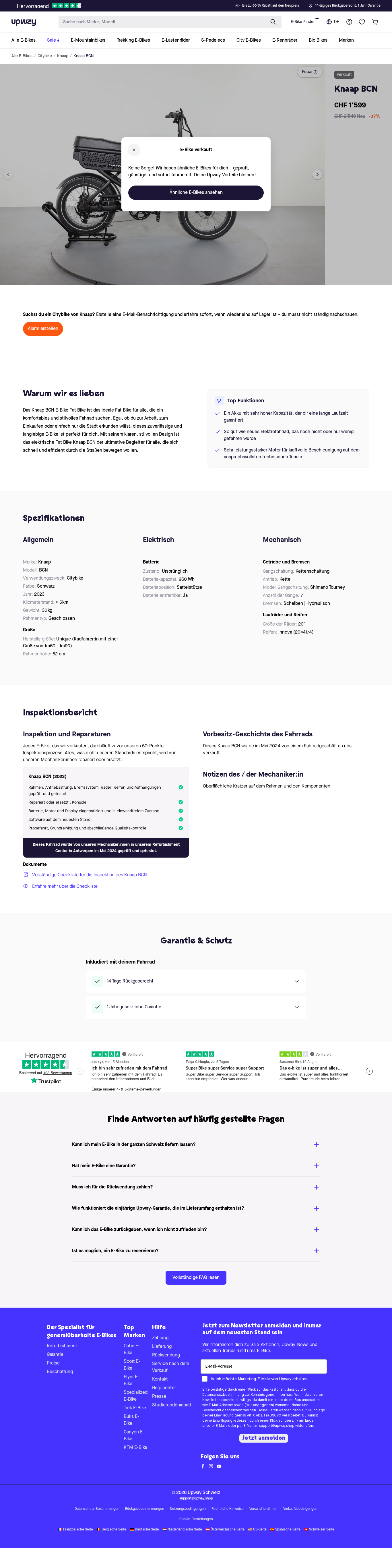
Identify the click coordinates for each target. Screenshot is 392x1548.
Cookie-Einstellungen (196, 1519)
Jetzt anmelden (263, 1438)
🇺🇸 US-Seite (257, 1529)
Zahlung (160, 1338)
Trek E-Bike (135, 1408)
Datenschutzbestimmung (223, 1395)
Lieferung (162, 1346)
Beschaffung (60, 1372)
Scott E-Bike (132, 1365)
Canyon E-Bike (134, 1435)
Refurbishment (62, 1346)
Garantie (55, 1354)
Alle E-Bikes (21, 56)
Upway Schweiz (204, 1493)
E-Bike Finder (303, 22)
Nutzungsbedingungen (188, 1509)
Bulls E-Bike (131, 1420)
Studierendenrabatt (171, 1405)
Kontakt (160, 1379)
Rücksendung (166, 1355)
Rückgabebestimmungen (144, 1509)
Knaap (62, 56)
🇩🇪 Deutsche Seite (144, 1529)
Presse (159, 1396)
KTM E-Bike (135, 1447)
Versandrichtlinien (263, 1509)
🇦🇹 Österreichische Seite (224, 1529)
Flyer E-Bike (131, 1380)
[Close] (200, 4)
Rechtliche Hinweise (227, 1509)
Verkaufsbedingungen (300, 1509)
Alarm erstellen (43, 329)
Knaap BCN (83, 56)
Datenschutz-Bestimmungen (97, 1509)
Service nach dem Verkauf (170, 1367)
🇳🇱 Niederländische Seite (182, 1529)
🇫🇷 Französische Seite (75, 1529)
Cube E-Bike (132, 1349)
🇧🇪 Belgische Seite (111, 1529)
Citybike (45, 56)
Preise (53, 1363)
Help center (164, 1388)
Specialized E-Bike (136, 1396)
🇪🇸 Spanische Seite (285, 1529)
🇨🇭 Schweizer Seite (319, 1529)
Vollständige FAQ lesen (196, 1277)
